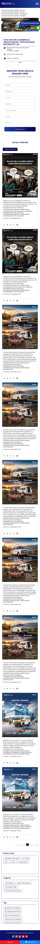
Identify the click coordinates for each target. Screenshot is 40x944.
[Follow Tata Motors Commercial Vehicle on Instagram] (20, 936)
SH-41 (13, 862)
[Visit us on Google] (16, 936)
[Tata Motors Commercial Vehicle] (8, 4)
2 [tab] (19, 29)
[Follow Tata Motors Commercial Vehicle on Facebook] (13, 936)
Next (33, 844)
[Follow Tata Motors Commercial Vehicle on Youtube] (23, 936)
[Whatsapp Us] (38, 28)
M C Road (26, 858)
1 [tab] (17, 29)
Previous (21, 844)
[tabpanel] (20, 25)
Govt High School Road (12, 858)
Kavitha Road (23, 862)
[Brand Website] (26, 936)
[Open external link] (30, 25)
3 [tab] (20, 29)
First (17, 844)
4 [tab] (22, 29)
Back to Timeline (10, 149)
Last (37, 844)
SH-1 (6, 862)
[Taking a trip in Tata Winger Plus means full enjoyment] (20, 175)
